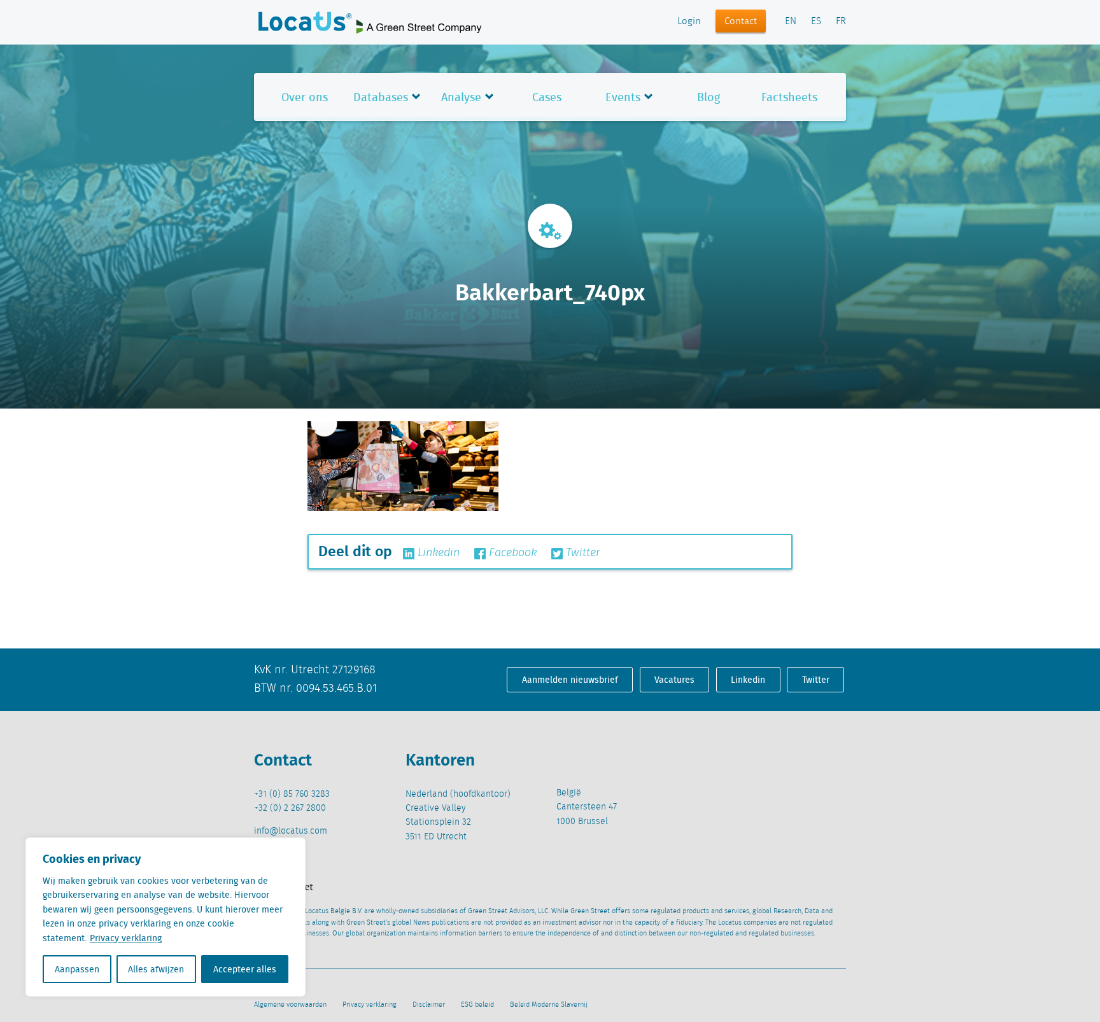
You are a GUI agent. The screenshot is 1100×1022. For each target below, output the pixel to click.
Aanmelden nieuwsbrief (570, 679)
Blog (708, 97)
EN (790, 21)
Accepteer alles (244, 969)
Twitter (581, 553)
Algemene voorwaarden (290, 1005)
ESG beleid (477, 1005)
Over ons (304, 97)
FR (841, 21)
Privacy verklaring (126, 938)
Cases (546, 97)
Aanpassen (77, 969)
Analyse (461, 97)
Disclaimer (428, 1005)
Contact (740, 21)
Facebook (511, 553)
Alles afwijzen (156, 969)
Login (689, 21)
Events (622, 97)
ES (816, 21)
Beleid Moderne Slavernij (549, 1005)
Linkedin (437, 553)
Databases (380, 97)
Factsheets (789, 97)
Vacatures (674, 679)
